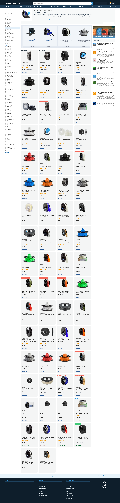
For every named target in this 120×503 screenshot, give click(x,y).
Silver (9, 66)
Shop (40, 483)
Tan (8, 62)
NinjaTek (9, 106)
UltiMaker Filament (11, 124)
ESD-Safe (9, 75)
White (9, 49)
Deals (6, 143)
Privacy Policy (70, 495)
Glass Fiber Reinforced (12, 73)
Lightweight (10, 82)
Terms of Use (69, 497)
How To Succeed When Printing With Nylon (45, 19)
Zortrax (9, 126)
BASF (8, 91)
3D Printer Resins (93, 6)
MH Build (9, 102)
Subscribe (74, 476)
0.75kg (9, 135)
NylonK (9, 109)
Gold (8, 64)
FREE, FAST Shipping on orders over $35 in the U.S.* (14, 0)
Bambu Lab (36, 6)
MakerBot (9, 103)
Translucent (10, 85)
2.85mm (9, 14)
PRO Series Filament (73, 6)
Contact (68, 484)
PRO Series (10, 112)
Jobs (67, 491)
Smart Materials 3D (11, 119)
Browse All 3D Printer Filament (12, 9)
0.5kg (9, 134)
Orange (9, 52)
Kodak (8, 98)
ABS (9, 19)
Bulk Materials (10, 144)
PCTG (8, 23)
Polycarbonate (10, 37)
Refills (9, 129)
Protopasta (10, 113)
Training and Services (44, 6)
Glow (8, 79)
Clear (8, 63)
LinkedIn (101, 476)
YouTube (106, 476)
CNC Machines (100, 6)
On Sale (90, 22)
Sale (12, 6)
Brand (6, 87)
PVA (8, 32)
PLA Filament (52, 6)
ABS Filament (58, 6)
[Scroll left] (22, 37)
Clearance (97, 22)
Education (41, 490)
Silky (8, 83)
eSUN (9, 95)
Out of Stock (78, 420)
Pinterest (104, 476)
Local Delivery (70, 488)
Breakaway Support (11, 33)
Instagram (99, 476)
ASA (8, 26)
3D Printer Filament (29, 6)
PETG (9, 22)
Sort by (101, 22)
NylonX (9, 110)
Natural (9, 67)
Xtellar (8, 120)
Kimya (8, 99)
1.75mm (9, 13)
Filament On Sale (11, 148)
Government (42, 493)
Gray (9, 48)
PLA (9, 18)
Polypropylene (10, 40)
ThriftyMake (10, 123)
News (40, 484)
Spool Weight (8, 132)
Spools (9, 130)
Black (9, 46)
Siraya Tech (10, 117)
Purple (9, 57)
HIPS (8, 36)
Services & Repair (43, 495)
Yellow (9, 53)
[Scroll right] (90, 37)
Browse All (7, 152)
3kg (8, 138)
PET (8, 20)
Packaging (7, 128)
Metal (9, 29)
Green (9, 55)
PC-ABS (9, 39)
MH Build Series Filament (83, 6)
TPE (8, 43)
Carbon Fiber (10, 30)
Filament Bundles (11, 145)
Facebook (94, 476)
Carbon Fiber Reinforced (12, 72)
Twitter (96, 476)
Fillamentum (10, 96)
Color (6, 45)
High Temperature (11, 80)
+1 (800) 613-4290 (35, 0)
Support (41, 491)
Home (35, 10)
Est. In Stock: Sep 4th (25, 445)
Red (8, 50)
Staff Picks (17, 6)
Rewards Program (71, 490)
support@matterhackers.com (13, 484)
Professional (42, 488)
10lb (8, 141)
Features (7, 71)
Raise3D (9, 116)
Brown (9, 60)
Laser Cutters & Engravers (109, 6)
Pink (8, 59)
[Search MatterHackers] (92, 3)
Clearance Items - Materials (12, 150)
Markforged (9, 105)
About (67, 483)
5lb (8, 139)
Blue (9, 56)
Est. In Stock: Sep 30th (61, 445)
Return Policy (69, 493)
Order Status (69, 486)
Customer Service (28, 0)
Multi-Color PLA (10, 69)
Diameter (7, 12)
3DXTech (9, 88)
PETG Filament (65, 6)
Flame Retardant (10, 76)
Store (38, 10)
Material (6, 16)
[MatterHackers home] (11, 3)
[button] (25, 3)
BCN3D (9, 92)
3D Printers (22, 6)
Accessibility (69, 498)
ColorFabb (9, 93)
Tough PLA (9, 25)
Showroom (42, 486)
